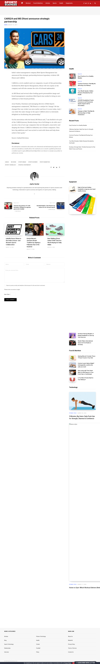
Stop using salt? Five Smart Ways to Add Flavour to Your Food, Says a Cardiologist (86, 372)
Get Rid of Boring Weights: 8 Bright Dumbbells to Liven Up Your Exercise (86, 335)
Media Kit (70, 640)
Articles (6, 636)
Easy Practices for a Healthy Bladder (85, 77)
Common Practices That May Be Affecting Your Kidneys (87, 84)
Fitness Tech (72, 413)
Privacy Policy (71, 644)
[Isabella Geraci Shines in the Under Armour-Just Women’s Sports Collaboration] (13, 229)
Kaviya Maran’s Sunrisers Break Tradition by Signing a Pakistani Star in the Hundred (33, 242)
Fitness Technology (41, 636)
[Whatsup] (6, 89)
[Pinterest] (59, 167)
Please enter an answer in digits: (12, 289)
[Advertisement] (50, 10)
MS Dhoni (13, 162)
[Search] (94, 3)
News (5, 24)
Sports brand (22, 162)
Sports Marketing (45, 162)
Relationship (7, 648)
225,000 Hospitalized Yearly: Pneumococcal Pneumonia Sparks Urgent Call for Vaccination (86, 102)
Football (38, 648)
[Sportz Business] (10, 3)
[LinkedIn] (6, 85)
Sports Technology (10, 164)
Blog (5, 640)
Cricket (38, 644)
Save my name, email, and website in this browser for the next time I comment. (25, 285)
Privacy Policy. (67, 663)
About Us (70, 636)
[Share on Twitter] (6, 81)
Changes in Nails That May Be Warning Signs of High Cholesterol (86, 112)
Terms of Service (72, 648)
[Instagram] (6, 93)
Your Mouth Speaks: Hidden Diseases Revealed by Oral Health (85, 92)
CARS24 (7, 162)
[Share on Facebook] (6, 77)
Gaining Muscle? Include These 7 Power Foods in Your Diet (86, 357)
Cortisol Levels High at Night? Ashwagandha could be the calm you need (86, 365)
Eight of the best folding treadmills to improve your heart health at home (86, 189)
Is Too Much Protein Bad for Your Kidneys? (85, 378)
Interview (6, 652)
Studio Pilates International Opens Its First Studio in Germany (85, 342)
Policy (37, 652)
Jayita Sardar (34, 184)
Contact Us (71, 652)
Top (95, 661)
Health (80, 74)
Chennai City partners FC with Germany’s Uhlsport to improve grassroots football (22, 207)
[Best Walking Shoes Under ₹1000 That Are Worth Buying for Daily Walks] (55, 229)
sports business (33, 162)
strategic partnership (24, 164)
